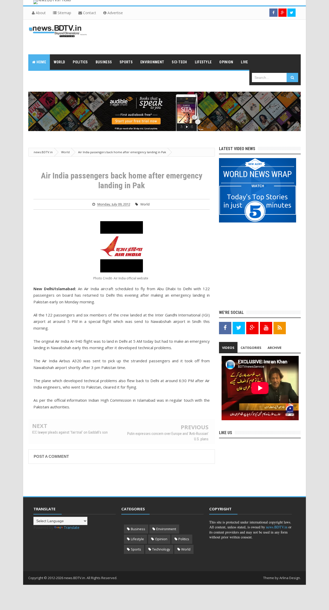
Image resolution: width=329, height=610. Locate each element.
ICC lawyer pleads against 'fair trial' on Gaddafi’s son (70, 432)
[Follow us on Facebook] (273, 12)
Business (138, 529)
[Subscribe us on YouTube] (266, 327)
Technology (161, 549)
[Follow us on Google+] (282, 12)
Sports (136, 549)
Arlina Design (289, 577)
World (145, 204)
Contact (89, 12)
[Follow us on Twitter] (291, 12)
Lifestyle (137, 539)
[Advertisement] (207, 36)
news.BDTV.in (276, 527)
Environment (166, 529)
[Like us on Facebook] (225, 327)
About (40, 12)
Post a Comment (51, 456)
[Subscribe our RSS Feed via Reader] (279, 327)
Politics (183, 539)
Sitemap (64, 12)
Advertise (114, 12)
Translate (71, 527)
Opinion (161, 539)
